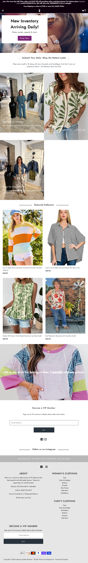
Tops (64, 477)
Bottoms (64, 483)
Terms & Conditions (15, 494)
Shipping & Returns (31, 494)
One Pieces (65, 488)
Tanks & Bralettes (64, 480)
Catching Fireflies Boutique (24, 559)
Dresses (64, 485)
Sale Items (64, 490)
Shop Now (24, 38)
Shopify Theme (38, 559)
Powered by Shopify (61, 559)
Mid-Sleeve (64, 493)
